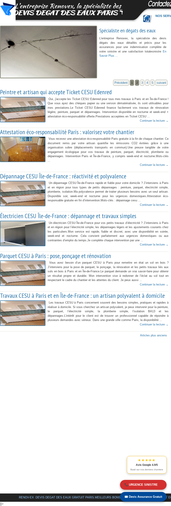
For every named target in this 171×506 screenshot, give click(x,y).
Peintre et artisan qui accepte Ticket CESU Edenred (56, 92)
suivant (161, 82)
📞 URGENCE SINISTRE (141, 484)
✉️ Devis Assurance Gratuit (143, 496)
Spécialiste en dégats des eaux (127, 30)
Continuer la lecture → (154, 120)
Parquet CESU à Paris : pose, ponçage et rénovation (55, 256)
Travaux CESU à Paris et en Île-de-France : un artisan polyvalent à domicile (82, 295)
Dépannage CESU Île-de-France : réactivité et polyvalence (63, 176)
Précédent (121, 82)
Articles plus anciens (153, 335)
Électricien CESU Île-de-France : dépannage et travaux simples (68, 216)
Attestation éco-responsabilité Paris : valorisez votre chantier (67, 132)
